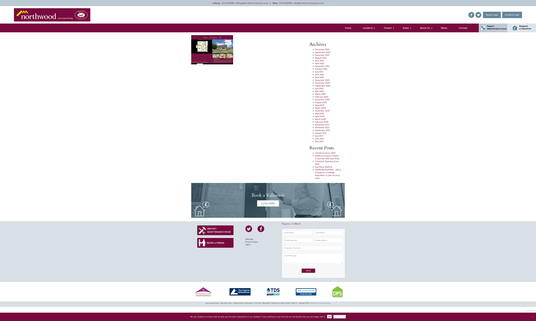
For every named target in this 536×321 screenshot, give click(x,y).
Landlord (368, 27)
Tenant (388, 27)
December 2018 (322, 111)
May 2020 (319, 91)
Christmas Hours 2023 (325, 153)
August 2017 (321, 133)
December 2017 (322, 124)
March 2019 (320, 108)
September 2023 (322, 52)
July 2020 (319, 88)
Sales (406, 27)
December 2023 (322, 49)
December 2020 (322, 80)
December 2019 (322, 99)
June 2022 (319, 60)
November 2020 (322, 83)
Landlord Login (512, 15)
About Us (425, 27)
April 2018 (319, 116)
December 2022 (322, 55)
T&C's (248, 244)
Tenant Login (491, 15)
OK (329, 316)
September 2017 (322, 130)
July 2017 (319, 136)
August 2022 (321, 58)
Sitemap (249, 239)
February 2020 (321, 97)
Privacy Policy (251, 242)
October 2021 (321, 69)
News (444, 27)
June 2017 (319, 138)
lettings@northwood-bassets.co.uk (252, 3)
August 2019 (321, 102)
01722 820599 (285, 3)
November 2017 (322, 127)
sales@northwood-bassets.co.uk (308, 3)
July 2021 (319, 71)
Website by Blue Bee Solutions (320, 303)
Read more (339, 316)
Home (348, 27)
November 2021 (322, 66)
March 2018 (320, 119)
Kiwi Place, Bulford (323, 167)
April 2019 (319, 105)
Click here (268, 203)
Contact (463, 27)
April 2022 (319, 63)
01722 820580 (228, 3)
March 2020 (320, 94)
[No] (532, 316)
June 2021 (319, 74)
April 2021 (319, 77)
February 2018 (321, 122)
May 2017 (319, 141)
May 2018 (319, 113)
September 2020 (322, 85)
